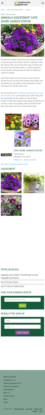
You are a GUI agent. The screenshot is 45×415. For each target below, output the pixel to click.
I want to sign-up (22, 332)
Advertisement (8, 390)
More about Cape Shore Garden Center (14, 164)
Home (2, 10)
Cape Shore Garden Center (15, 10)
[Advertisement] (22, 242)
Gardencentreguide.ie (11, 386)
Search (22, 306)
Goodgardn (29, 409)
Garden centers (8, 396)
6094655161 (18, 160)
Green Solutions (19, 409)
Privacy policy (38, 409)
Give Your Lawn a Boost (9, 282)
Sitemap (35, 411)
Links (40, 411)
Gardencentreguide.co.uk (12, 383)
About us (6, 393)
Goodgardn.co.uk (9, 380)
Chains (5, 402)
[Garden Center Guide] (22, 3)
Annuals (28, 10)
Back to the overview (8, 14)
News (5, 399)
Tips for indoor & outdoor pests (12, 286)
